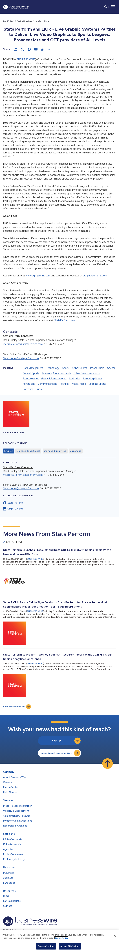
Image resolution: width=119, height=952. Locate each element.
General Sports (31, 373)
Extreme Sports (97, 383)
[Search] (105, 6)
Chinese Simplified (55, 451)
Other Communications (86, 373)
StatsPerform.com (64, 320)
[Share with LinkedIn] (15, 49)
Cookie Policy (61, 938)
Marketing (74, 378)
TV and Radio (97, 367)
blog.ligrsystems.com (95, 275)
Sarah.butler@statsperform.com (21, 358)
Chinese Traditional (28, 451)
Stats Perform (15, 502)
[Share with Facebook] (29, 49)
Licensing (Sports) (93, 378)
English (8, 451)
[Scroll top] (107, 763)
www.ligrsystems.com (38, 275)
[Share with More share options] (49, 49)
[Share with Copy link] (42, 49)
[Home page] (16, 7)
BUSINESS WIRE (26, 59)
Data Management (33, 367)
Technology (52, 367)
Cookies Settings (46, 946)
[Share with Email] (35, 49)
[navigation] (113, 7)
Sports (66, 367)
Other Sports (79, 367)
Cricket (40, 389)
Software (28, 389)
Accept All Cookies (69, 946)
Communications (47, 383)
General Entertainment (53, 378)
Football (64, 383)
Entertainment (31, 378)
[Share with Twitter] (22, 49)
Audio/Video (79, 383)
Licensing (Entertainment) (56, 373)
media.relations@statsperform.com (23, 344)
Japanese (75, 451)
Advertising (29, 383)
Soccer (111, 367)
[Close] (115, 935)
